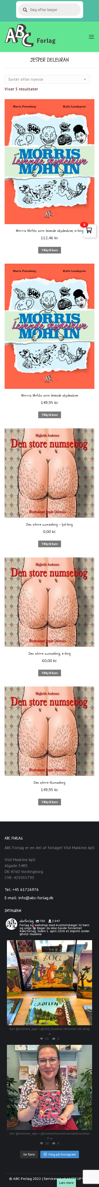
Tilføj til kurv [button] (49, 250)
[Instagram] (86, 1019)
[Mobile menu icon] (91, 37)
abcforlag (49, 944)
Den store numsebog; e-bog (50, 653)
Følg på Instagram (62, 1154)
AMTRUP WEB (78, 1178)
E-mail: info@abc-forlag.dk (29, 898)
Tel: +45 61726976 (22, 889)
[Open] (49, 982)
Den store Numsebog (49, 782)
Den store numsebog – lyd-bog (49, 524)
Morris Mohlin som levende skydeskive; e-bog (49, 230)
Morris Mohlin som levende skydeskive (49, 395)
